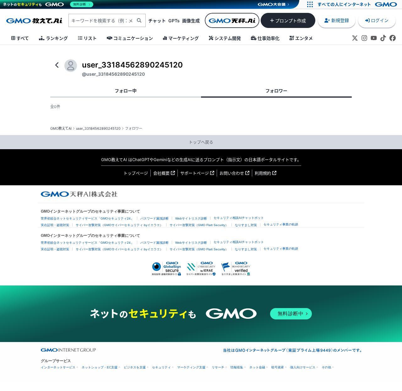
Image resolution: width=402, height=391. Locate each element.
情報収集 (237, 367)
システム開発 (228, 38)
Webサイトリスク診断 (191, 218)
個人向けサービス (302, 367)
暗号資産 (277, 367)
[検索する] (139, 20)
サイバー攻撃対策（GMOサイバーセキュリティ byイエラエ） (119, 225)
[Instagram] (364, 38)
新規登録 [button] (340, 20)
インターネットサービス (58, 367)
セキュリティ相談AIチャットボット (239, 218)
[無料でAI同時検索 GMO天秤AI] (232, 20)
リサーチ (218, 367)
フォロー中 (126, 90)
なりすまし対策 (246, 225)
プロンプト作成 (290, 20)
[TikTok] (383, 38)
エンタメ (304, 38)
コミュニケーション (133, 38)
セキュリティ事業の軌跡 (280, 224)
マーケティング (183, 38)
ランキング (57, 38)
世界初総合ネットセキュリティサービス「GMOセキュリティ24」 (87, 218)
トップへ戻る (201, 141)
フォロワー (276, 90)
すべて (22, 38)
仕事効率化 (269, 38)
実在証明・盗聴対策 (55, 225)
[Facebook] (392, 38)
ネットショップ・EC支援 (99, 367)
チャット (157, 20)
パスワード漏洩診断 (154, 218)
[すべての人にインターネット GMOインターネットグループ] (358, 4)
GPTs (174, 20)
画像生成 (191, 20)
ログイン (379, 20)
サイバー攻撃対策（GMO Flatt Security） (199, 225)
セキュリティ (161, 367)
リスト (90, 38)
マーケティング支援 (191, 367)
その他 (326, 367)
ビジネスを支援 (135, 367)
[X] (355, 38)
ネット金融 (257, 367)
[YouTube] (374, 38)
